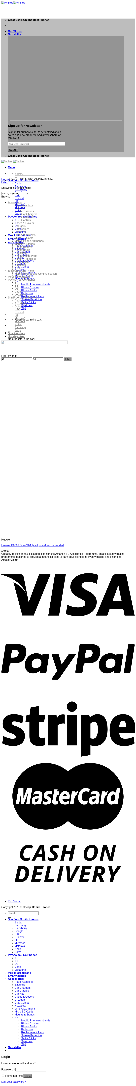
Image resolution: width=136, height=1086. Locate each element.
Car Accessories (24, 211)
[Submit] (9, 917)
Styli (23, 308)
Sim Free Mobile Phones (22, 297)
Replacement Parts (26, 255)
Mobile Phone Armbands (35, 284)
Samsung (20, 327)
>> (16, 281)
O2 (16, 288)
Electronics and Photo (21, 270)
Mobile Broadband (19, 276)
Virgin (18, 291)
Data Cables (22, 266)
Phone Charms (30, 287)
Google (19, 306)
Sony (18, 213)
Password (8, 1069)
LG (16, 315)
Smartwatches (16, 333)
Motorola (20, 321)
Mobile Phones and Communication (36, 273)
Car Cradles (28, 217)
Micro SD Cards (24, 238)
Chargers (20, 226)
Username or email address (18, 1063)
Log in (28, 1076)
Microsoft (20, 318)
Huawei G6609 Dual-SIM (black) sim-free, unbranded (32, 545)
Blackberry (21, 189)
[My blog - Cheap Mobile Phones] (13, 2)
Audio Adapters (24, 205)
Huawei (19, 198)
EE (16, 285)
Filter (67, 359)
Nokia (18, 324)
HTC (17, 195)
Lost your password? (13, 1081)
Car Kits (26, 220)
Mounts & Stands (25, 244)
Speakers (27, 305)
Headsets (20, 232)
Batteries (20, 208)
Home (4, 179)
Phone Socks (29, 290)
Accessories (15, 202)
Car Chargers (29, 214)
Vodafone (20, 294)
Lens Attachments (25, 235)
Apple (18, 183)
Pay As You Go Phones (21, 279)
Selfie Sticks (28, 302)
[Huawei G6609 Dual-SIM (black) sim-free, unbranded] (42, 534)
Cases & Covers (24, 223)
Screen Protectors (31, 299)
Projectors (27, 293)
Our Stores (15, 31)
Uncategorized (16, 336)
